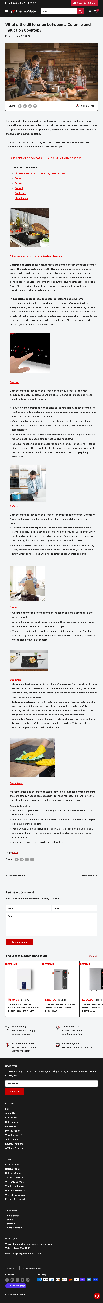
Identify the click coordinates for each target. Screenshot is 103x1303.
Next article (88, 875)
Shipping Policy (13, 1139)
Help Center (11, 1122)
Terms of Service (14, 1177)
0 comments (87, 105)
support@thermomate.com (27, 1253)
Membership (11, 1126)
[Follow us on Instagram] (12, 1280)
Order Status (12, 1164)
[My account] (90, 11)
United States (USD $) (32, 1268)
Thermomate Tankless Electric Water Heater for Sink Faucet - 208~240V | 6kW (23, 1007)
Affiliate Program (14, 1148)
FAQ (7, 1109)
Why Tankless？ (13, 1135)
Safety (18, 183)
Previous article (17, 875)
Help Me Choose (13, 1173)
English (10, 1268)
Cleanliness (21, 198)
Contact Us (11, 1117)
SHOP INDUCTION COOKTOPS (64, 158)
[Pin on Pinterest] (25, 106)
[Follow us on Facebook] (7, 1280)
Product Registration (16, 1199)
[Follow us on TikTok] (28, 1280)
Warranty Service (14, 1182)
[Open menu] (6, 11)
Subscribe (14, 1091)
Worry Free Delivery (15, 1195)
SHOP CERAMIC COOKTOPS (26, 158)
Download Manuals (15, 1190)
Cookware (20, 193)
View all (93, 956)
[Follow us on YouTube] (22, 1280)
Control (19, 178)
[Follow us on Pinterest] (17, 1280)
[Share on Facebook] (20, 106)
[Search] (80, 11)
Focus (8, 36)
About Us (10, 1113)
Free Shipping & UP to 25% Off (21, 3)
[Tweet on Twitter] (30, 106)
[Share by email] (35, 106)
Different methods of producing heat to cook (40, 173)
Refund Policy (12, 1169)
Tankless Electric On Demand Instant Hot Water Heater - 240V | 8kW (60, 1007)
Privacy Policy (12, 1130)
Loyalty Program (14, 1143)
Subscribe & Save (86, 3)
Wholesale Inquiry (14, 1186)
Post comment (19, 942)
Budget (19, 188)
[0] (95, 11)
